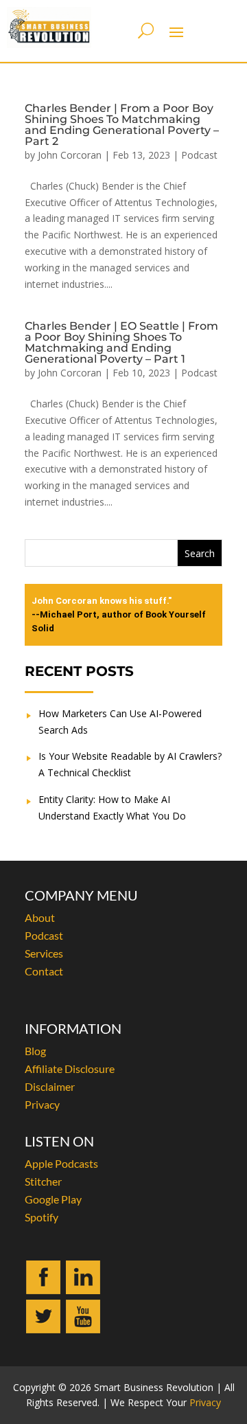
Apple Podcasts (61, 1163)
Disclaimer (50, 1086)
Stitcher (43, 1181)
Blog (35, 1050)
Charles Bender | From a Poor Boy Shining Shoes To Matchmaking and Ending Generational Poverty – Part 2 (122, 125)
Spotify (41, 1216)
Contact (44, 970)
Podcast (199, 154)
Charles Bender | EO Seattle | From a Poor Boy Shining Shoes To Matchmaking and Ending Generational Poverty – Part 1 (121, 342)
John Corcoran (70, 154)
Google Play (53, 1199)
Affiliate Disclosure (70, 1068)
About (40, 917)
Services (44, 953)
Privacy (42, 1104)
